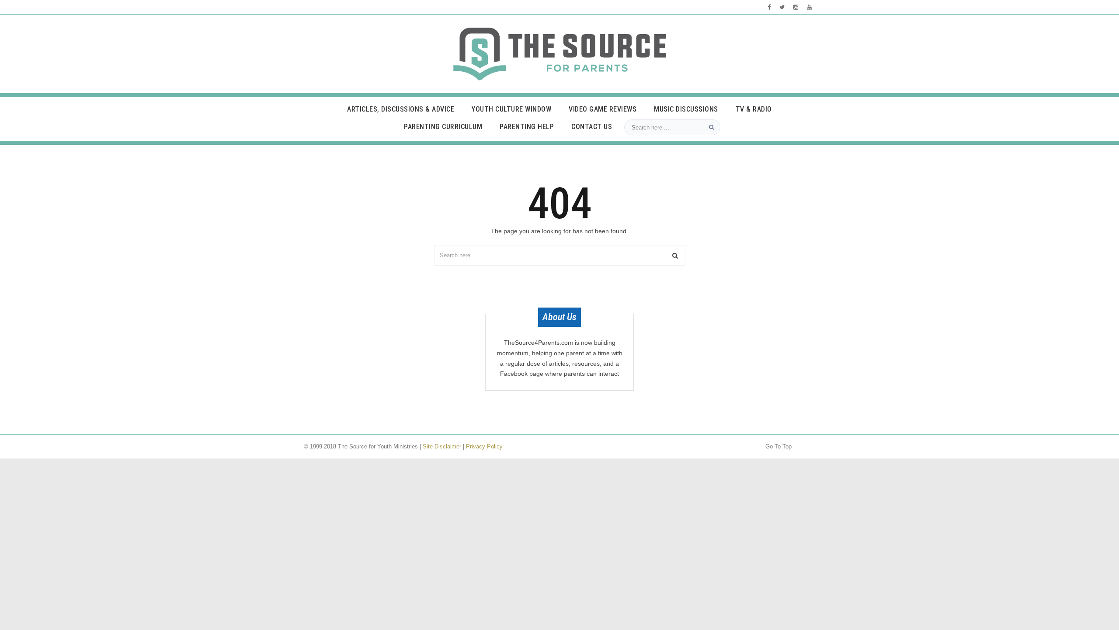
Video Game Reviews (602, 109)
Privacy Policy (484, 446)
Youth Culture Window (511, 109)
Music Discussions (686, 109)
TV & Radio (754, 109)
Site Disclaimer (442, 446)
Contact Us (591, 126)
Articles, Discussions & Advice (400, 109)
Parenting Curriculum (443, 126)
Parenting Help (527, 126)
